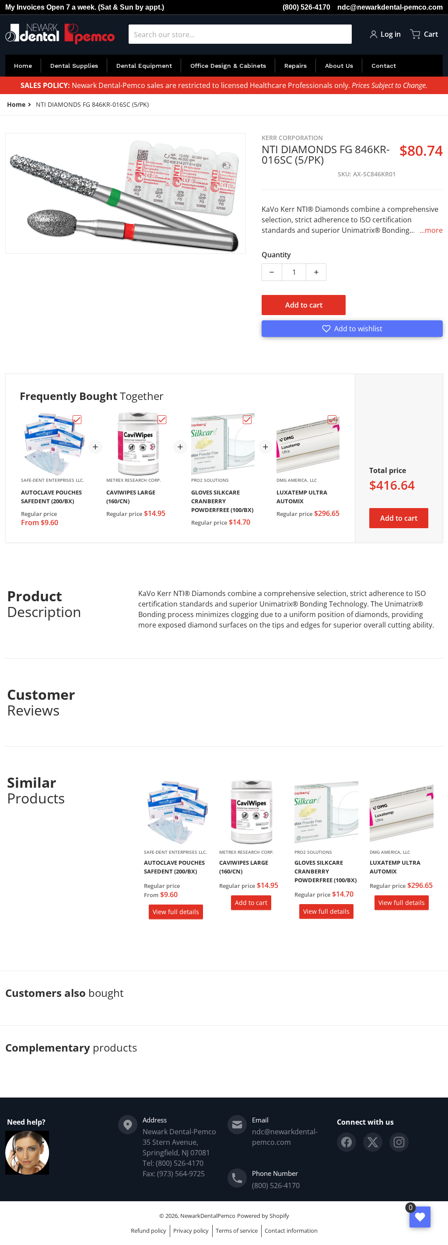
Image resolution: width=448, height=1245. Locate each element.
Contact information (291, 1230)
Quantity (276, 255)
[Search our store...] (341, 34)
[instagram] (399, 1142)
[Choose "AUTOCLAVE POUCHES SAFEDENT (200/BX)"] (77, 419)
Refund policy (148, 1230)
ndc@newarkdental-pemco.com (390, 7)
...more (431, 230)
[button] (352, 328)
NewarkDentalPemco (207, 1216)
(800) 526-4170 (306, 7)
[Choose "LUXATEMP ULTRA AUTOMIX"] (332, 419)
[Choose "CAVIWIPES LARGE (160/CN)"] (162, 419)
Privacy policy (191, 1230)
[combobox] (240, 34)
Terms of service (237, 1230)
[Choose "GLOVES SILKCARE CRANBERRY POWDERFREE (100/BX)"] (247, 419)
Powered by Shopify (263, 1216)
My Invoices (25, 7)
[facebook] (346, 1142)
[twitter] (372, 1142)
